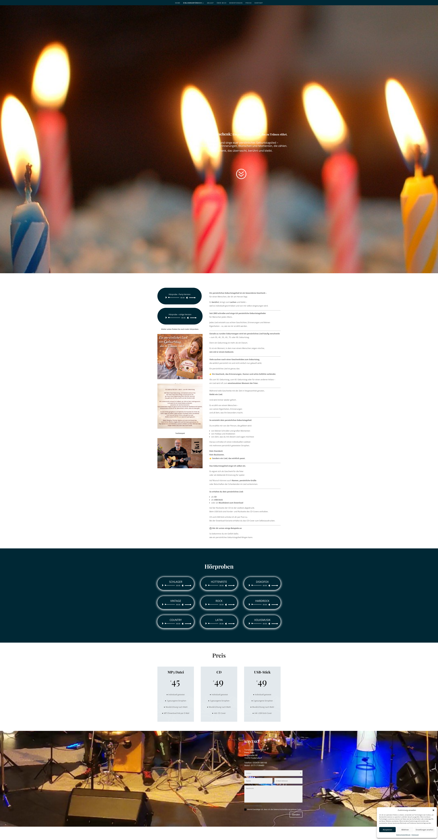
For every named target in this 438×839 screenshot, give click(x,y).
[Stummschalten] (187, 298)
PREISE (249, 3)
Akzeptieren (387, 829)
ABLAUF (210, 3)
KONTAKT (259, 3)
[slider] (191, 298)
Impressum (415, 835)
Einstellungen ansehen (424, 829)
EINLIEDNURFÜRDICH (192, 3)
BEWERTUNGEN (236, 3)
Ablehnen (405, 829)
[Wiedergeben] (166, 297)
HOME (177, 3)
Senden (296, 814)
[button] (433, 810)
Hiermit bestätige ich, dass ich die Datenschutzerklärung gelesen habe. (274, 809)
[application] (179, 297)
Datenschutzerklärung (403, 835)
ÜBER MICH (221, 3)
